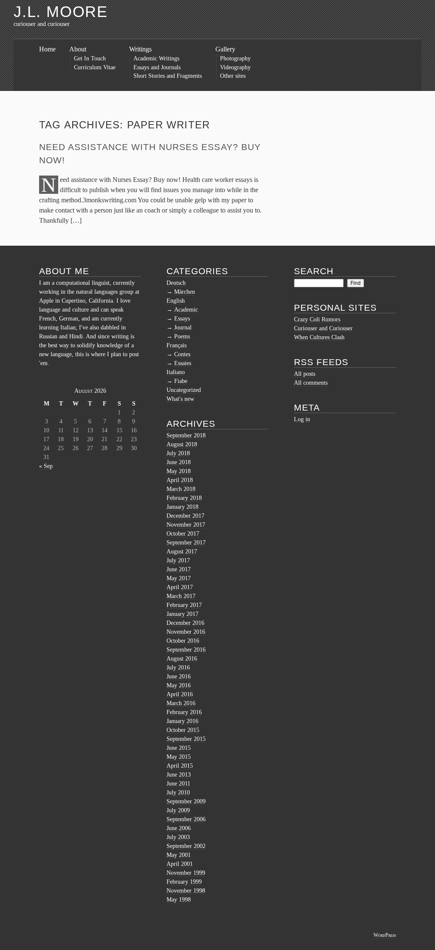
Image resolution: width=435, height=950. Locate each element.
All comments (311, 383)
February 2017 (184, 605)
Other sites (233, 76)
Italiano (176, 372)
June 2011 (178, 783)
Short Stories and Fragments (167, 76)
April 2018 (180, 480)
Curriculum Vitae (95, 67)
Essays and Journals (157, 67)
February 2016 (184, 712)
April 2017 (180, 587)
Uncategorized (184, 390)
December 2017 (185, 516)
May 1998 (179, 899)
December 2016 (185, 623)
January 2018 (182, 507)
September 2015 (186, 739)
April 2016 (180, 694)
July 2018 (178, 453)
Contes (182, 354)
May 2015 (179, 757)
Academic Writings (156, 58)
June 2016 (179, 676)
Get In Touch (90, 58)
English (176, 301)
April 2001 (180, 864)
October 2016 (183, 641)
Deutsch (176, 283)
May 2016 (179, 685)
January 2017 (182, 614)
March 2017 (181, 596)
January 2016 (182, 721)
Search (313, 271)
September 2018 (186, 435)
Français (176, 345)
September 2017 (186, 542)
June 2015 (179, 748)
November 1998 (186, 891)
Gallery (225, 49)
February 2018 (184, 498)
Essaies (182, 363)
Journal (183, 327)
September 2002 (186, 846)
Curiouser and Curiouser (323, 328)
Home (47, 49)
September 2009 (186, 801)
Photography (235, 58)
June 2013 (179, 774)
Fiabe (180, 381)
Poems (182, 336)
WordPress (384, 935)
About (77, 49)
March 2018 (181, 489)
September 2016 (186, 650)
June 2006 (179, 828)
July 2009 (178, 810)
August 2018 (182, 444)
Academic (186, 309)
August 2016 (182, 658)
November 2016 (186, 632)
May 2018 (179, 471)
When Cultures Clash (319, 337)
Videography (235, 67)
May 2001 (179, 855)
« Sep (46, 466)
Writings (140, 49)
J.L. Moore (61, 11)
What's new (180, 399)
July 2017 (178, 560)
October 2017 (183, 533)
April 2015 (180, 766)
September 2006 (186, 819)
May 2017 (179, 578)
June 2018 (179, 462)
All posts (304, 374)
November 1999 (186, 873)
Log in (302, 419)
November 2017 (186, 525)
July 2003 (178, 837)
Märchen (184, 292)
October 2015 (183, 730)
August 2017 (182, 551)
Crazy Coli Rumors (317, 319)
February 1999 (184, 882)
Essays (182, 318)
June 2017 (179, 569)
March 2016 (181, 703)
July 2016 (178, 667)
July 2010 (178, 792)
